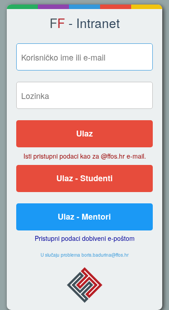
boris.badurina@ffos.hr (105, 255)
